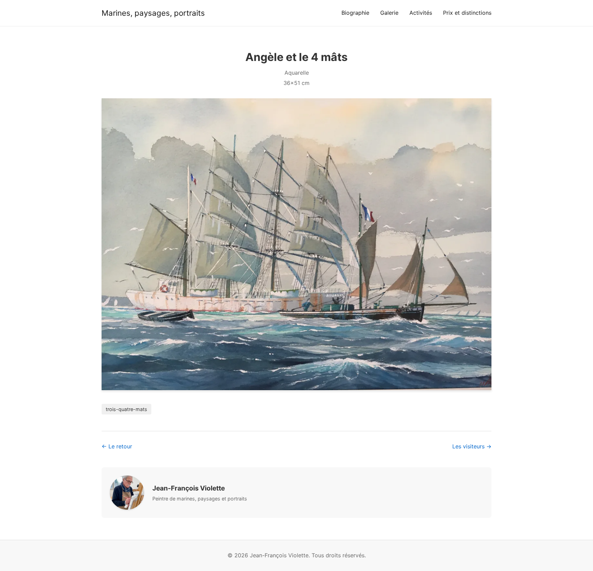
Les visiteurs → (471, 446)
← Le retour (117, 446)
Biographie (355, 12)
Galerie (389, 12)
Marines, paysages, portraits (153, 12)
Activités (420, 12)
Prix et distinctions (467, 12)
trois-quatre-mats (126, 409)
